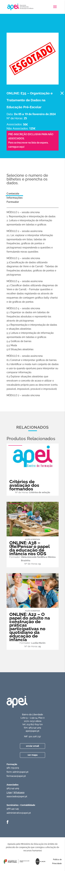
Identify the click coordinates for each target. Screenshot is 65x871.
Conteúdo (13, 193)
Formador (13, 202)
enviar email (32, 746)
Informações (15, 197)
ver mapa (32, 755)
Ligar (9, 792)
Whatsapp (19, 792)
